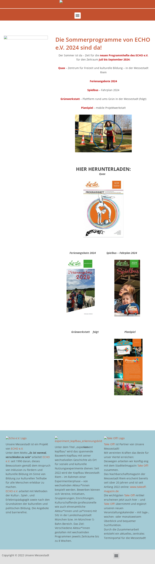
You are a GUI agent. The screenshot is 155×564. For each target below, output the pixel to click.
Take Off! (109, 444)
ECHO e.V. (17, 448)
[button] (77, 15)
